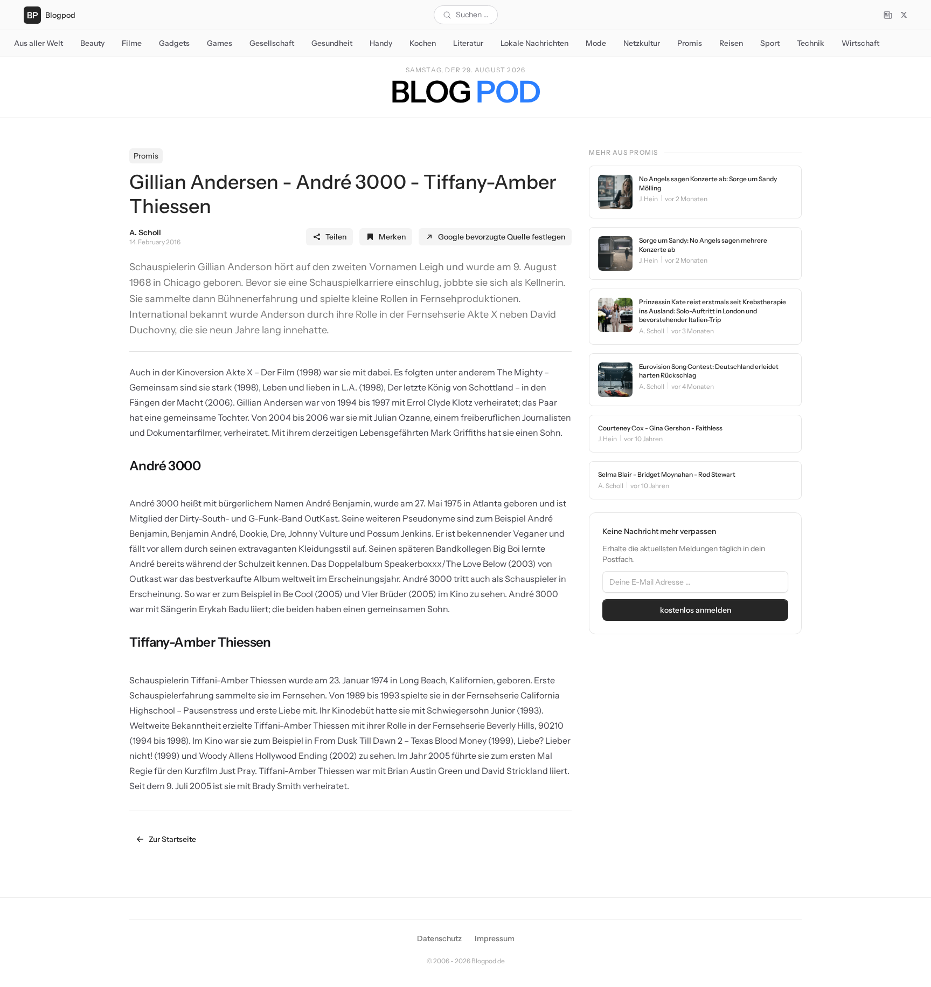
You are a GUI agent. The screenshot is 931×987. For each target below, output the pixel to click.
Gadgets (174, 43)
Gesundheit (331, 43)
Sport (770, 43)
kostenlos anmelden (695, 610)
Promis (689, 43)
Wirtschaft (860, 43)
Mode (596, 43)
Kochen (422, 43)
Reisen (731, 43)
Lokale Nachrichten (534, 43)
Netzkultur (641, 43)
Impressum (495, 938)
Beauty (92, 43)
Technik (810, 43)
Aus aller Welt (38, 43)
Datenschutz (439, 938)
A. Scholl (145, 232)
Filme (132, 43)
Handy (381, 43)
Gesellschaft (271, 43)
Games (219, 43)
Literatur (468, 43)
